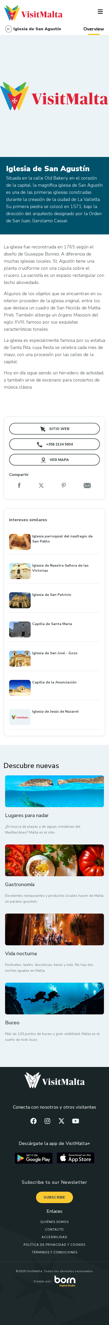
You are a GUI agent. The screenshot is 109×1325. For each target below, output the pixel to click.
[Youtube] (75, 1120)
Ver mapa (59, 459)
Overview (93, 29)
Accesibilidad (54, 1237)
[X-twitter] (61, 1120)
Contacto (54, 1229)
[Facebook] (33, 1120)
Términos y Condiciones (54, 1252)
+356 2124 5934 (59, 444)
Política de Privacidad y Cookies (54, 1245)
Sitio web (58, 428)
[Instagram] (47, 1120)
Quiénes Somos (54, 1222)
